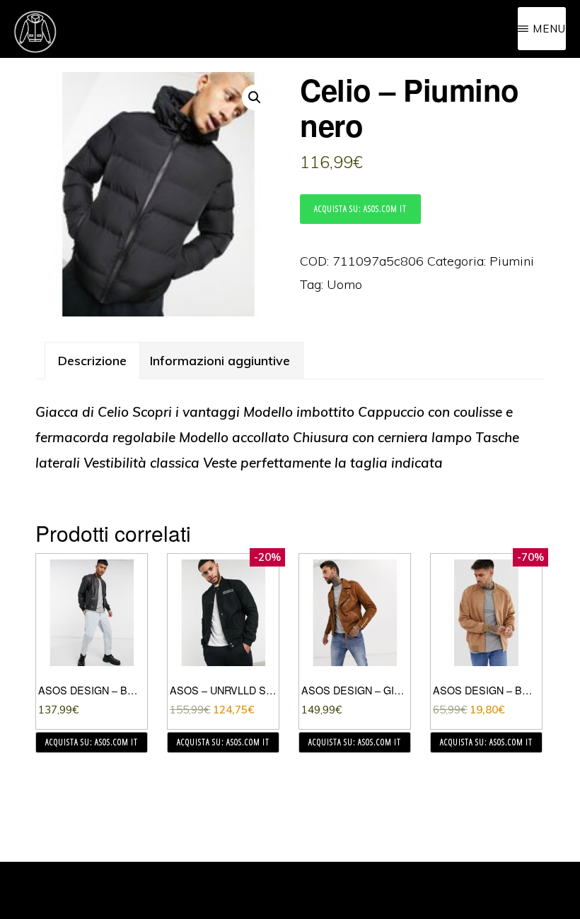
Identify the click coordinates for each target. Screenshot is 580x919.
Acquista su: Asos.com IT (360, 209)
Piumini (511, 261)
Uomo (344, 284)
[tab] (92, 361)
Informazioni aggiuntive (220, 360)
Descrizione (92, 360)
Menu (549, 28)
